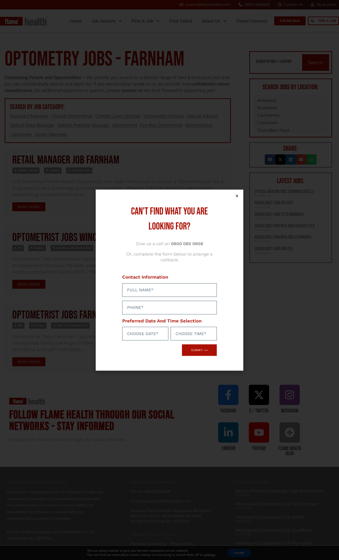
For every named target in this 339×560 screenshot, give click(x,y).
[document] (169, 280)
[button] (237, 196)
